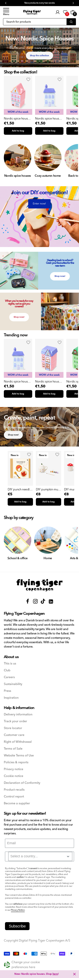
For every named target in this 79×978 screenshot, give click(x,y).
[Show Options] (68, 856)
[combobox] (40, 856)
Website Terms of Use (19, 756)
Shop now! (59, 276)
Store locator (13, 728)
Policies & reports (16, 762)
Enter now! (39, 203)
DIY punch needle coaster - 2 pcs (19, 489)
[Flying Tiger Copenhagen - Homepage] (32, 12)
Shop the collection (39, 55)
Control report (14, 797)
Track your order (15, 721)
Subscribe (17, 926)
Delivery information (18, 715)
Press (7, 691)
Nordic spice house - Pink (48, 381)
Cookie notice (13, 776)
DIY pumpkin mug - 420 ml (48, 489)
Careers (9, 677)
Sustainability (13, 684)
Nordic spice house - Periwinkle (48, 118)
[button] (6, 12)
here (55, 974)
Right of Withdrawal (18, 742)
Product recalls (14, 790)
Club (7, 670)
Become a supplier (17, 803)
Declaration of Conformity (22, 783)
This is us (10, 664)
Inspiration (11, 698)
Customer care (14, 735)
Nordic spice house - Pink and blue (17, 118)
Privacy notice (13, 769)
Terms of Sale (13, 749)
